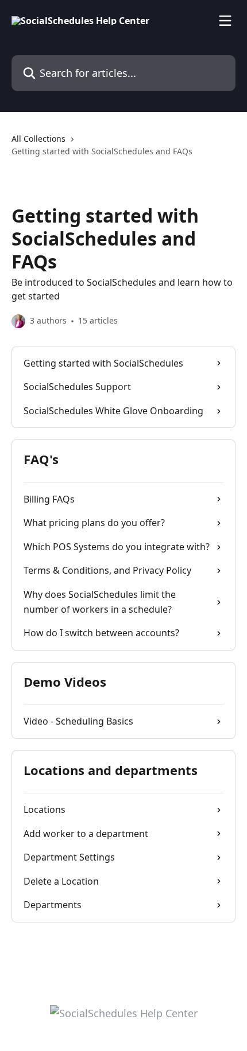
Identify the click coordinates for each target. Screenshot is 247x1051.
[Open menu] (225, 21)
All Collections (38, 138)
